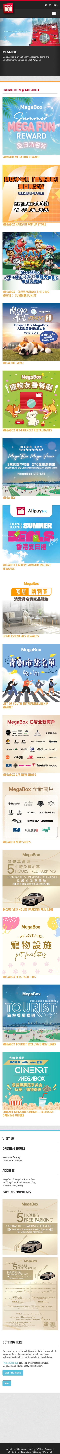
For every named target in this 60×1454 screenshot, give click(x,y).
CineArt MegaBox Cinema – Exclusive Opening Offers (28, 1113)
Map (7, 1383)
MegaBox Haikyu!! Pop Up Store (24, 224)
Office (40, 1449)
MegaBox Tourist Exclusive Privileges (29, 1044)
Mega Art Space (13, 362)
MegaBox (9, 9)
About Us (10, 1449)
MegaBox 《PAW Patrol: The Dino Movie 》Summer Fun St (25, 293)
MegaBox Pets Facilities (19, 976)
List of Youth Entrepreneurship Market (25, 705)
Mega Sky (8, 497)
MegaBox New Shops (16, 842)
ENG (55, 5)
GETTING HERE (13, 1372)
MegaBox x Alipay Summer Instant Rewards (26, 567)
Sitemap (37, 1452)
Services (21, 1449)
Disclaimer (26, 1452)
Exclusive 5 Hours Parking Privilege (27, 909)
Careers (48, 1449)
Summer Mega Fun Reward (21, 157)
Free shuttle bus (10, 1362)
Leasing (31, 1449)
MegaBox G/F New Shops (19, 774)
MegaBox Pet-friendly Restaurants (27, 430)
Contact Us (13, 1452)
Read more (28, 62)
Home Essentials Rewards (20, 636)
